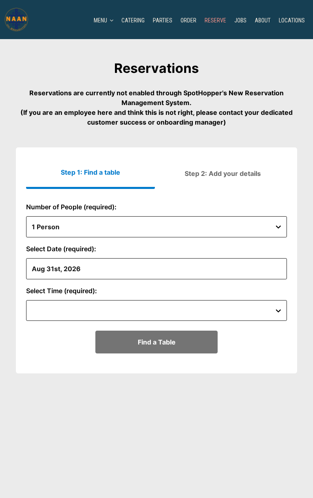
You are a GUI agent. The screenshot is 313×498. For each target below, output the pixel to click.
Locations (292, 20)
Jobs (240, 20)
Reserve (215, 20)
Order (188, 20)
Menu (101, 20)
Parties (162, 20)
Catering (133, 20)
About (263, 20)
